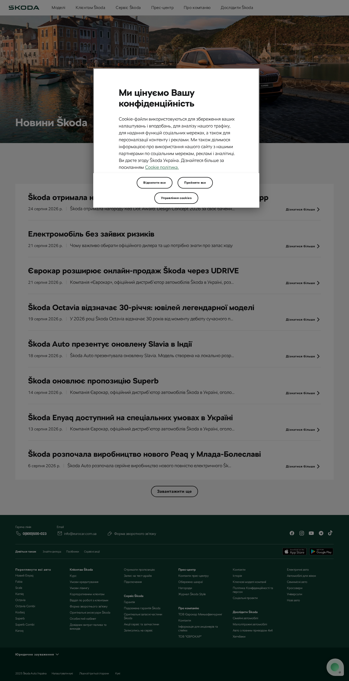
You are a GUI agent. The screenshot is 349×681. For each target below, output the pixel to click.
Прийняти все (195, 182)
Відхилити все (154, 182)
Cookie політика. (162, 167)
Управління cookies (176, 198)
